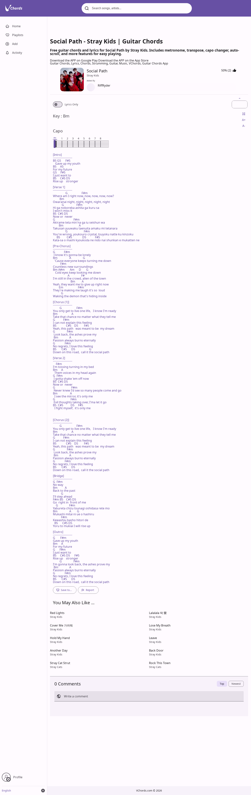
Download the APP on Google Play (74, 60)
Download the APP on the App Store (123, 60)
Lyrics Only (71, 104)
